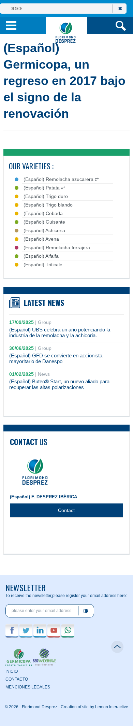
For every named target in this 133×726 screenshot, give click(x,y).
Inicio (11, 671)
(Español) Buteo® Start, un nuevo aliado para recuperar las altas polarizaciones (59, 384)
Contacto (16, 679)
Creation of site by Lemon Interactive (94, 706)
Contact (66, 510)
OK (120, 8)
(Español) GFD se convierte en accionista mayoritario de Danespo (55, 358)
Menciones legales (27, 687)
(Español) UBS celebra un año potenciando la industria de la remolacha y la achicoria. (59, 332)
